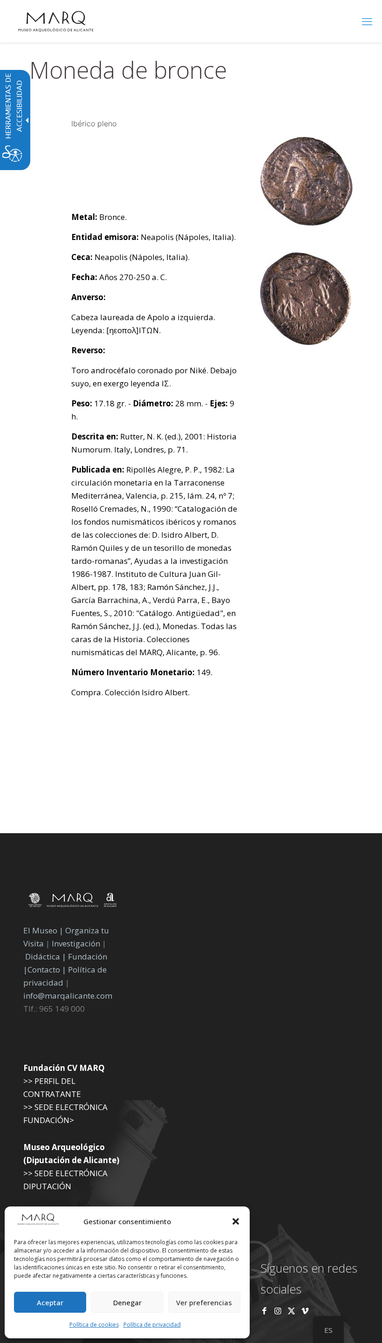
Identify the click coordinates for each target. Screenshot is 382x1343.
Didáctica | (46, 956)
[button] (235, 1221)
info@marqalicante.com (67, 995)
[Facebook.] (264, 1310)
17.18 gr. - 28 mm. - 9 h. (152, 410)
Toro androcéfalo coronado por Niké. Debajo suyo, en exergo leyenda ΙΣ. (154, 377)
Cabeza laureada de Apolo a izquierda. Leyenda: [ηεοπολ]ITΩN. (143, 324)
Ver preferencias (204, 1302)
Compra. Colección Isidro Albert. (130, 692)
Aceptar (50, 1302)
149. (141, 672)
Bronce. (99, 217)
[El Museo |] (305, 342)
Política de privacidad (152, 1325)
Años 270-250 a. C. (119, 277)
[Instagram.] (278, 1310)
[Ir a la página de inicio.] (55, 21)
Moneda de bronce (128, 70)
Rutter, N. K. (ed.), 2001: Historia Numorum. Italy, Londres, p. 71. (154, 443)
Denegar (127, 1302)
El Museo (40, 930)
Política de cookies (94, 1325)
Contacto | (46, 969)
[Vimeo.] (305, 1310)
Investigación (76, 943)
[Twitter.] (292, 1310)
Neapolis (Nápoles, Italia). (153, 237)
